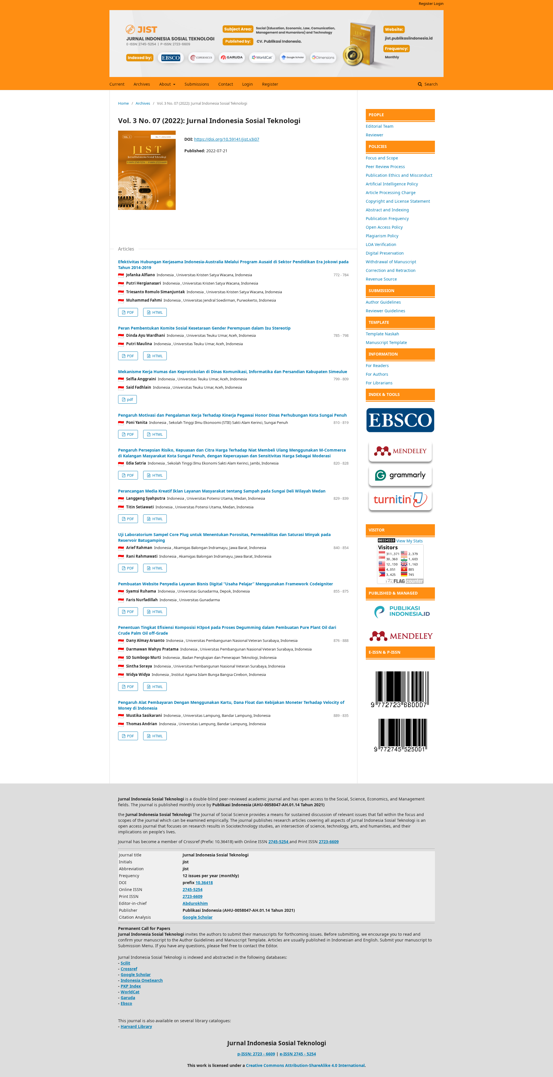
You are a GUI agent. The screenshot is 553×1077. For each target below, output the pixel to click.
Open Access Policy (384, 227)
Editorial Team (379, 126)
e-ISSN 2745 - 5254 (298, 1054)
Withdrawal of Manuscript (391, 261)
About (165, 84)
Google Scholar (198, 917)
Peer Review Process (385, 166)
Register (270, 84)
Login (247, 84)
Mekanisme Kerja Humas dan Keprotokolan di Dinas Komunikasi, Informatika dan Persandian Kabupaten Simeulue (232, 371)
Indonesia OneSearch (142, 980)
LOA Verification (381, 244)
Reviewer (374, 135)
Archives (142, 84)
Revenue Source (381, 279)
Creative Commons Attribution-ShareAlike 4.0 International (305, 1065)
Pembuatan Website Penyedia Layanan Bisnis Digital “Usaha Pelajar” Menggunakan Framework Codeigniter (225, 584)
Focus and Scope (382, 158)
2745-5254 (192, 889)
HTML (157, 312)
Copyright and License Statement (398, 201)
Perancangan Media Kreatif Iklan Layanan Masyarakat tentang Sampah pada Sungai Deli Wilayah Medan (221, 491)
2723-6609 (329, 841)
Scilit (125, 963)
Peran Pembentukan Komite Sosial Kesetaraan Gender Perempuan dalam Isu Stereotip (204, 328)
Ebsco (126, 1003)
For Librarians (379, 383)
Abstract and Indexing (387, 210)
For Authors (377, 374)
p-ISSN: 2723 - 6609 (256, 1054)
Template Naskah (382, 334)
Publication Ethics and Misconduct (399, 175)
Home (123, 103)
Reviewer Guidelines (385, 310)
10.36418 (204, 882)
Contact (225, 84)
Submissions (197, 84)
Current (116, 84)
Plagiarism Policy (382, 235)
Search (430, 84)
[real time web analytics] (386, 541)
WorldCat (130, 992)
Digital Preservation (385, 253)
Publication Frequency (387, 218)
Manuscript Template (386, 342)
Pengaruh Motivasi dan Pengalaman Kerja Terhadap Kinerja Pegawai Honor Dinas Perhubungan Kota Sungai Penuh (232, 415)
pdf (129, 399)
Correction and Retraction (391, 270)
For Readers (377, 365)
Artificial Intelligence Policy (392, 184)
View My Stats (409, 541)
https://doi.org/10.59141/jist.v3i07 (226, 139)
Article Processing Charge (391, 192)
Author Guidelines (383, 302)
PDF (130, 312)
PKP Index (131, 986)
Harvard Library (136, 1026)
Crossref (129, 968)
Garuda (128, 997)
